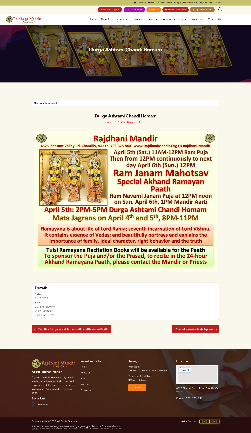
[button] (137, 387)
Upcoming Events (44, 315)
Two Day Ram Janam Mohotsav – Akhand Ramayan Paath (72, 329)
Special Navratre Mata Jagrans (195, 329)
